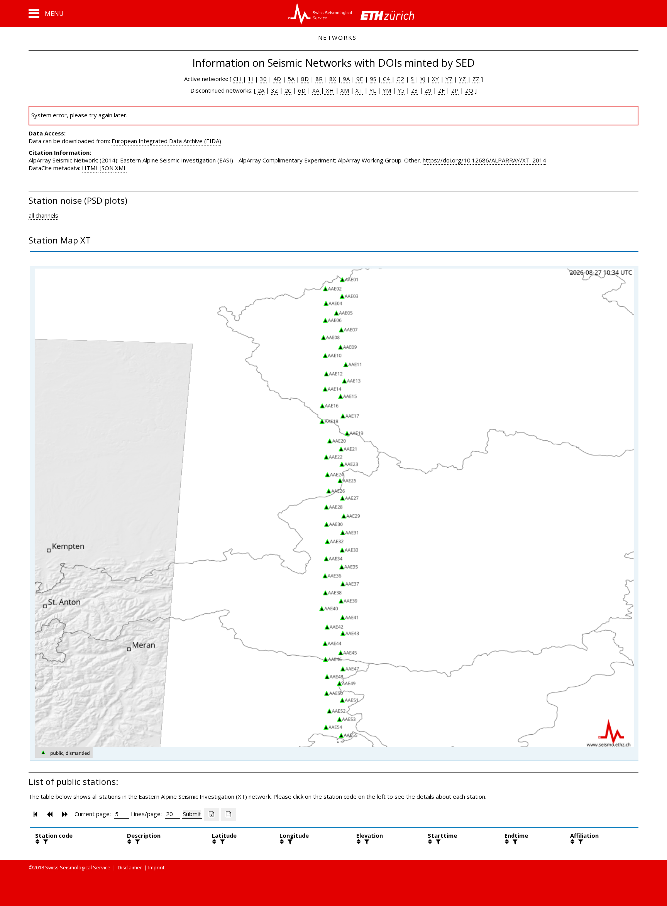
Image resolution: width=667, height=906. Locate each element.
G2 (400, 79)
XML (121, 168)
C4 (386, 79)
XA (316, 90)
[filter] (44, 841)
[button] (46, 13)
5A (291, 79)
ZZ (475, 79)
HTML (90, 168)
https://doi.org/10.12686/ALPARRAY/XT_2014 (484, 160)
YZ (463, 79)
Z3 (414, 90)
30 (263, 79)
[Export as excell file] (211, 814)
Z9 (428, 90)
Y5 (401, 90)
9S (373, 79)
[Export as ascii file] (228, 814)
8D (305, 79)
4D (277, 79)
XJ (422, 79)
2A (260, 90)
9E (359, 79)
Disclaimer (130, 867)
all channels (43, 215)
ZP (455, 90)
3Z (274, 90)
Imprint (156, 867)
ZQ (469, 90)
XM (344, 90)
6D (302, 90)
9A (345, 79)
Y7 (448, 79)
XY (435, 79)
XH (329, 90)
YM (387, 90)
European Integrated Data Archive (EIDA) (166, 141)
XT (359, 90)
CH (238, 79)
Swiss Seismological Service (77, 867)
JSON (106, 168)
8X (332, 79)
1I (250, 79)
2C (287, 90)
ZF (441, 90)
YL (372, 90)
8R (319, 79)
